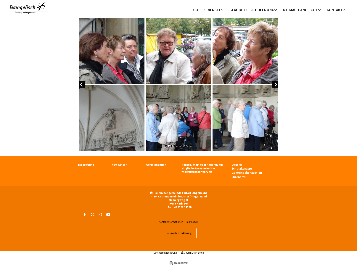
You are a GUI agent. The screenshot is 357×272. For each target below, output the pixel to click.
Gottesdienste (207, 9)
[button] (179, 233)
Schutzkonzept (242, 168)
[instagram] (100, 214)
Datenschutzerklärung (165, 253)
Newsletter (119, 164)
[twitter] (92, 214)
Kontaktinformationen (171, 221)
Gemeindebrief (156, 164)
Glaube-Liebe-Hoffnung (251, 9)
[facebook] (84, 214)
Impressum (192, 221)
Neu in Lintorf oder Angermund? (202, 164)
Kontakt (334, 9)
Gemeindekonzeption (247, 172)
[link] (208, 10)
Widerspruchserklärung (196, 171)
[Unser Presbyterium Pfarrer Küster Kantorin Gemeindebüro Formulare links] (344, 10)
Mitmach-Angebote (300, 9)
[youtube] (108, 214)
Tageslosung (86, 164)
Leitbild (237, 164)
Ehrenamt (239, 177)
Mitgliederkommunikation (198, 168)
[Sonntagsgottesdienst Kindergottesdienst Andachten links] (222, 10)
